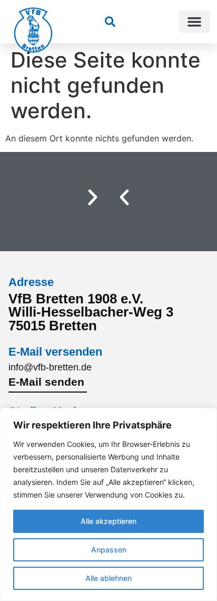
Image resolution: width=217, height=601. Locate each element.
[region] (108, 504)
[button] (194, 22)
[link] (110, 21)
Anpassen (108, 549)
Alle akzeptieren (108, 521)
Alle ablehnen (108, 578)
